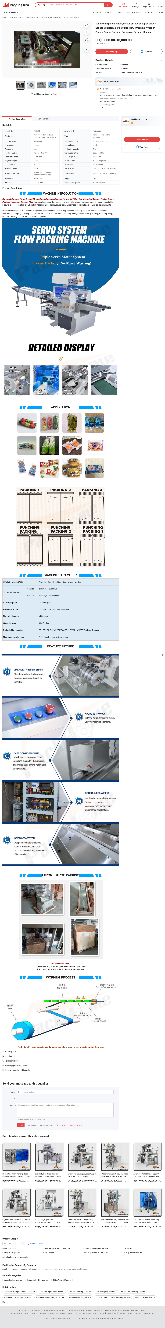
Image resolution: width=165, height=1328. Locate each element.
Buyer (107, 12)
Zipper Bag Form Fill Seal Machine (95, 1253)
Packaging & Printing (16, 17)
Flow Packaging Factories (105, 1291)
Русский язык (60, 1313)
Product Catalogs (36, 1243)
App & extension (133, 12)
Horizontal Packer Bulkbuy (145, 1297)
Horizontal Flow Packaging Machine (17, 1297)
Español (33, 1313)
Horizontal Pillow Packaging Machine (50, 1297)
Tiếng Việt (137, 1313)
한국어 (102, 1313)
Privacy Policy (118, 1318)
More (4, 1302)
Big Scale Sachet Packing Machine (95, 1248)
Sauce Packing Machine (13, 1280)
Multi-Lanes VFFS (9, 1248)
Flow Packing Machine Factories (52, 1291)
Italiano (70, 1313)
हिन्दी (115, 1313)
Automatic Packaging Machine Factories (19, 1291)
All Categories (11, 12)
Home (4, 17)
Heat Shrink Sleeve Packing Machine (15, 1257)
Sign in (160, 6)
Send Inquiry (111, 51)
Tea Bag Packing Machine (132, 1253)
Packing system (48, 1253)
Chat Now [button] (148, 51)
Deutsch (78, 1313)
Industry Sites (98, 1310)
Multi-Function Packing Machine (51, 17)
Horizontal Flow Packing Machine (132, 1291)
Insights (143, 1310)
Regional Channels (111, 1310)
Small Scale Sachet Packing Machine (56, 1248)
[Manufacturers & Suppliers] (15, 5)
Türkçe (130, 1313)
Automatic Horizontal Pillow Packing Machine (113, 1297)
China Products (35, 1310)
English (26, 1313)
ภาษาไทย (122, 1313)
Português (42, 1313)
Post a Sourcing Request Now (69, 1125)
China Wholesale (72, 1310)
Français (51, 1313)
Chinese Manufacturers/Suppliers (54, 1310)
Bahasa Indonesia (149, 1313)
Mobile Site (134, 1310)
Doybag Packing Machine (11, 1253)
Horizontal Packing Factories (80, 1291)
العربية (95, 1313)
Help (119, 12)
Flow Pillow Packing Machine (80, 1297)
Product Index (124, 1310)
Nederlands (87, 1313)
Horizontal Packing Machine (37, 1280)
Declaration (107, 1318)
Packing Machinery (31, 17)
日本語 (109, 1313)
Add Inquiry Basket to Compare (47, 94)
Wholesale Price (86, 1310)
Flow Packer (127, 1248)
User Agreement (96, 1318)
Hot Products (23, 1310)
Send (21, 1125)
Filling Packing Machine (72, 17)
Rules (161, 12)
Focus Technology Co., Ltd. (67, 1318)
